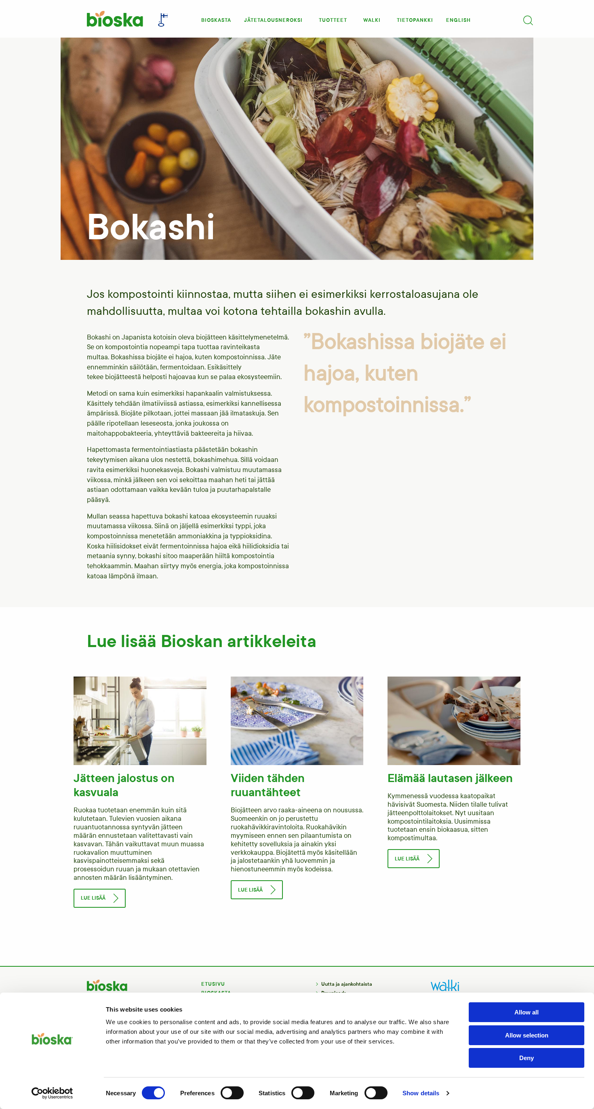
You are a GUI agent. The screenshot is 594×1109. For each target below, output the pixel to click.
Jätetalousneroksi (273, 20)
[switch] (232, 1092)
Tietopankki (415, 20)
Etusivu (213, 984)
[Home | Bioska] (114, 18)
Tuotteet (333, 20)
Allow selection (526, 1035)
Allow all (526, 1012)
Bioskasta (216, 20)
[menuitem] (216, 17)
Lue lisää (93, 898)
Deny (526, 1057)
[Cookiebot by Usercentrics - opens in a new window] (52, 1093)
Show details (420, 1093)
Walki (372, 20)
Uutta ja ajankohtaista (346, 984)
